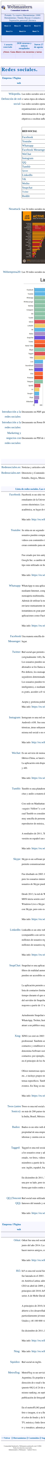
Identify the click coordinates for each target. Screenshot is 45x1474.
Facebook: (15, 494)
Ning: (17, 1351)
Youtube (27, 141)
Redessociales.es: (11, 467)
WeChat (26, 153)
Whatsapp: (15, 585)
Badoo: (16, 1126)
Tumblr (26, 166)
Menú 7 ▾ (36, 31)
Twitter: (16, 651)
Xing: (18, 1035)
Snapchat (27, 187)
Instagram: (15, 717)
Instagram (27, 158)
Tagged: (15, 1147)
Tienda (20, 18)
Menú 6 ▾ (22, 31)
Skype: (17, 858)
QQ (24, 162)
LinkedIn (27, 175)
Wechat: (16, 752)
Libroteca (32, 20)
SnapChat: (15, 965)
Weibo (25, 183)
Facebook (27, 137)
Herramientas (28, 15)
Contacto (36, 18)
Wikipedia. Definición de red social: (11, 98)
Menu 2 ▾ (17, 26)
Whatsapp (27, 145)
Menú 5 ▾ (9, 31)
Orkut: (17, 1240)
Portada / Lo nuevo (13, 15)
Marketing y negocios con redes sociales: (13, 437)
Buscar (28, 18)
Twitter (25, 192)
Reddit (26, 196)
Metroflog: (14, 1372)
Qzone (25, 171)
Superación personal (18, 20)
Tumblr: (16, 788)
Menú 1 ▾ (7, 26)
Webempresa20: (12, 271)
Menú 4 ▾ (37, 26)
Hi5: (18, 1270)
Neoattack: (15, 208)
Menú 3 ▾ (27, 26)
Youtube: (16, 530)
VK (24, 179)
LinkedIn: (15, 929)
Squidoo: (15, 1361)
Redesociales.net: (11, 472)
